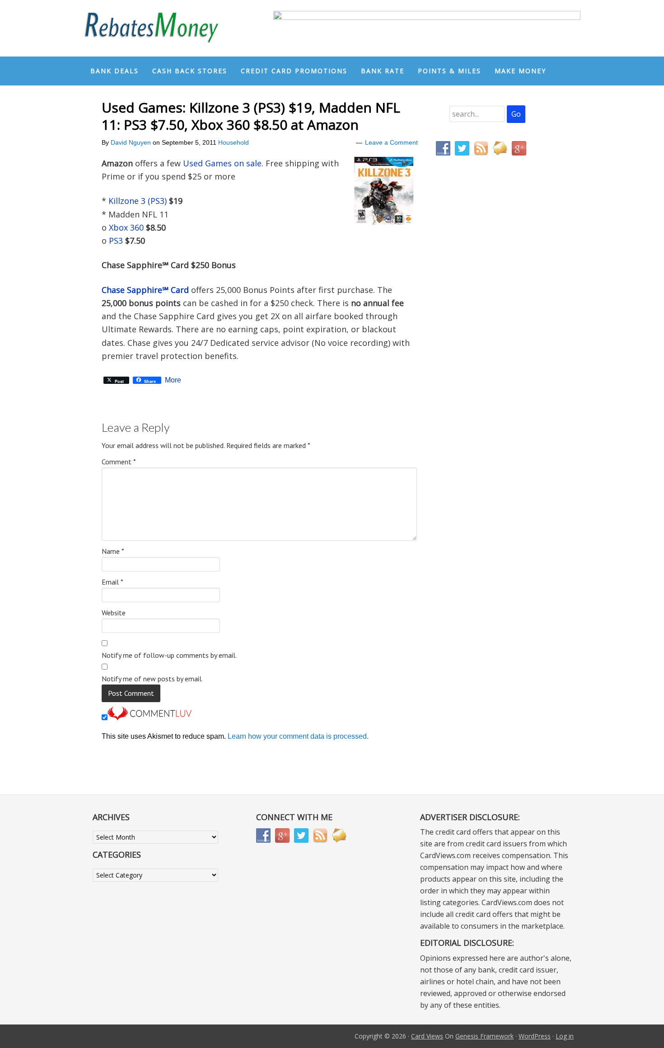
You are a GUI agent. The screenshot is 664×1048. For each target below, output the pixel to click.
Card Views (427, 1036)
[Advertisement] (479, 351)
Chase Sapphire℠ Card (145, 289)
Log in (565, 1036)
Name (113, 551)
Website (114, 612)
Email (112, 581)
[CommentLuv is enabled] (150, 718)
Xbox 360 (126, 227)
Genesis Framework (484, 1036)
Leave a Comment (391, 142)
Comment (119, 461)
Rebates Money (151, 28)
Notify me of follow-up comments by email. (169, 655)
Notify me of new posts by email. (152, 678)
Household (233, 142)
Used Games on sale (222, 163)
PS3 (116, 240)
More (173, 380)
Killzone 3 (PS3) (137, 200)
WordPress (535, 1036)
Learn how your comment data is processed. (298, 736)
